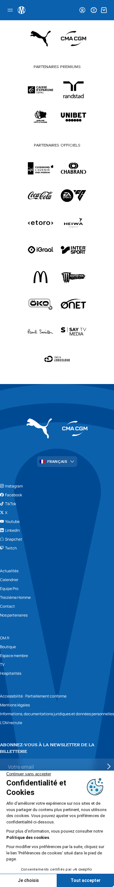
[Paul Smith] (40, 331)
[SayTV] (73, 331)
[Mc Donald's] (40, 277)
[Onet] (73, 304)
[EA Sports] (73, 195)
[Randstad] (73, 89)
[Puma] (40, 38)
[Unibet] (73, 117)
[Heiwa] (73, 222)
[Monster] (73, 277)
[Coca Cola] (40, 195)
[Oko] (40, 304)
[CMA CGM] (73, 38)
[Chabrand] (73, 168)
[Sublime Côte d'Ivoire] (40, 117)
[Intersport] (73, 250)
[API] (40, 168)
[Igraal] (40, 250)
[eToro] (40, 222)
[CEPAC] (40, 89)
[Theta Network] (57, 358)
